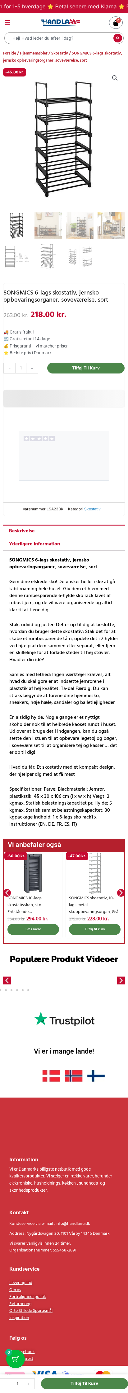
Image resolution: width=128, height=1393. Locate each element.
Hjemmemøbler (34, 53)
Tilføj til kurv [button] (95, 929)
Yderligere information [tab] (34, 544)
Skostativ (59, 53)
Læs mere (33, 929)
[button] (115, 78)
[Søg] (117, 38)
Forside (9, 53)
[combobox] (59, 38)
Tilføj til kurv (86, 367)
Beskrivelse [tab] (22, 531)
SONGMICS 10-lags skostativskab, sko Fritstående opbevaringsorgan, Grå (28, 908)
